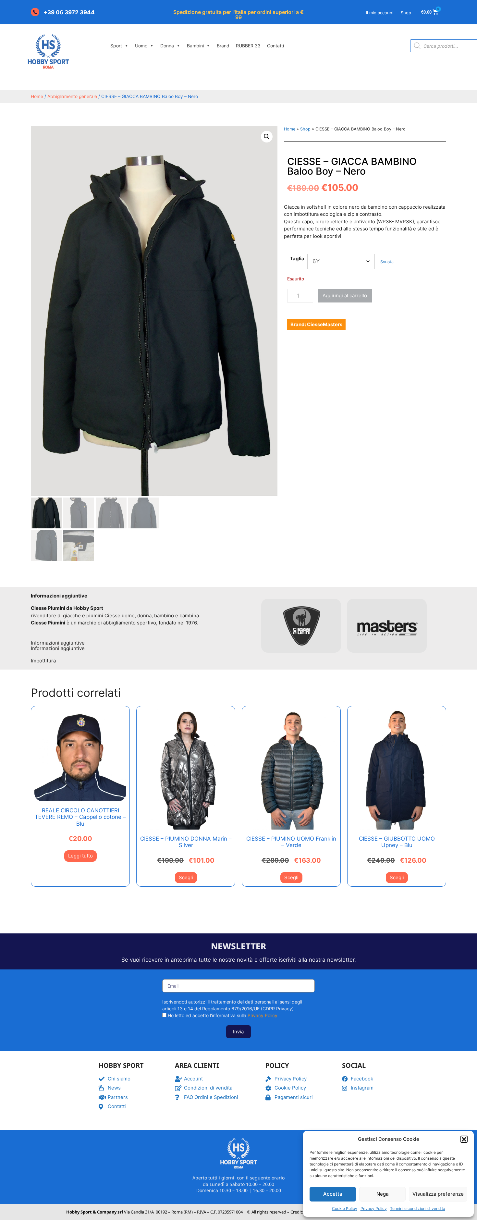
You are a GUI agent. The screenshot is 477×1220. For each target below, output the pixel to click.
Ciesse (315, 324)
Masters (332, 324)
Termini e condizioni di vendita (417, 1208)
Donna (167, 45)
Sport (116, 45)
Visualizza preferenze (438, 1194)
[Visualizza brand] (302, 656)
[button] (464, 1139)
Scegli (186, 877)
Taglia (297, 258)
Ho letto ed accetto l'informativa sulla (222, 1015)
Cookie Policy (344, 1208)
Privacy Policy (374, 1208)
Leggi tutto (80, 856)
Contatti (275, 45)
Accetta (332, 1194)
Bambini (195, 45)
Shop (406, 12)
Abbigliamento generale (72, 96)
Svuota (387, 261)
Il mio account (380, 12)
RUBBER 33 (248, 45)
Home (37, 96)
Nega (382, 1194)
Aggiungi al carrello (345, 295)
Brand (223, 45)
